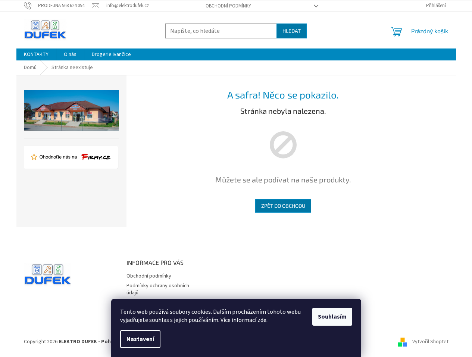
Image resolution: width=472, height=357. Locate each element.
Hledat (291, 31)
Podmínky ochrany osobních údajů (157, 289)
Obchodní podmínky (228, 6)
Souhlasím (332, 317)
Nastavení (140, 339)
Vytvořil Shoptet (430, 341)
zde (261, 320)
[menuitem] (36, 54)
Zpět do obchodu (283, 206)
